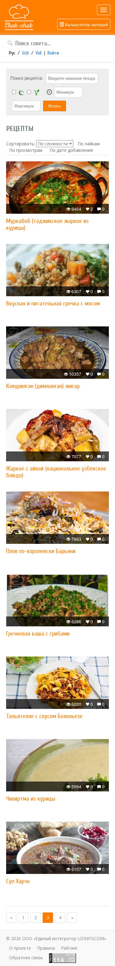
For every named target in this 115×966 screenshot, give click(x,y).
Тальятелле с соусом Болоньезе (44, 716)
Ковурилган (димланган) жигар (43, 386)
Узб (39, 53)
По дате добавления (71, 150)
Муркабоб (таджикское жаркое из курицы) (47, 224)
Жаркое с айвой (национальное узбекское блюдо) (56, 472)
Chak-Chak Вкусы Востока (19, 17)
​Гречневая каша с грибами (38, 633)
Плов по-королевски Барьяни (40, 551)
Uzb (25, 53)
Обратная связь (26, 957)
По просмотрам (25, 150)
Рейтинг (69, 948)
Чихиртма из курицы (30, 798)
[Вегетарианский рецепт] (36, 92)
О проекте (20, 948)
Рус (12, 53)
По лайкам (89, 144)
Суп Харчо (18, 881)
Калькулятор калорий (86, 24)
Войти (53, 53)
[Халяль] (21, 92)
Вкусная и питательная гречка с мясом (53, 303)
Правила (46, 948)
